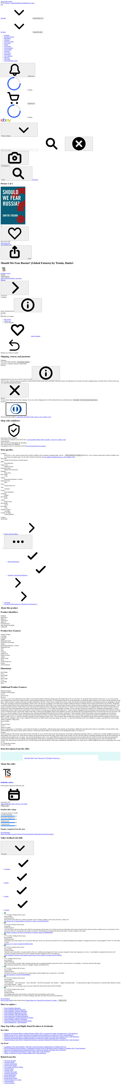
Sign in (7, 3)
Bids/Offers (7, 38)
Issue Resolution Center (11, 60)
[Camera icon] (15, 158)
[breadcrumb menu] (18, 542)
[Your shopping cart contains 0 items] (14, 103)
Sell (2, 4)
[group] (60, 206)
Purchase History (9, 41)
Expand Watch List (38, 18)
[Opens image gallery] (1, 226)
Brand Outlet (22, 3)
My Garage (7, 53)
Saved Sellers (8, 49)
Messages (7, 57)
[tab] (60, 441)
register (13, 3)
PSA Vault (7, 59)
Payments (7, 51)
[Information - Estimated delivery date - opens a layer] (46, 373)
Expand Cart (31, 103)
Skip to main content (6, 1)
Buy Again (7, 43)
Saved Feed (7, 46)
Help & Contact (30, 3)
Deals (16, 3)
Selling (6, 45)
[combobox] (19, 150)
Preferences (7, 54)
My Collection (8, 56)
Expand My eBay (37, 32)
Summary (7, 35)
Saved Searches (8, 48)
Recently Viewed (9, 37)
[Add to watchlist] (15, 234)
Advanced (35, 179)
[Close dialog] (15, 390)
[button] (16, 174)
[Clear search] (79, 144)
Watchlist (6, 40)
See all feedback (5, 998)
